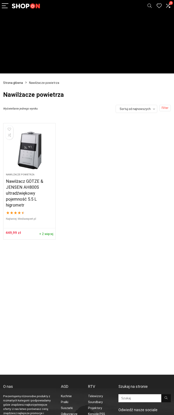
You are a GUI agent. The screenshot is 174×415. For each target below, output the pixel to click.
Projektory (95, 408)
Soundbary (95, 402)
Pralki (64, 402)
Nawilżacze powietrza (20, 174)
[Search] (150, 6)
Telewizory (95, 396)
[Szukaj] (166, 398)
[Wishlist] (159, 6)
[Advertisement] (87, 43)
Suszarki (67, 408)
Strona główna (13, 82)
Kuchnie (66, 396)
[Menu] (5, 6)
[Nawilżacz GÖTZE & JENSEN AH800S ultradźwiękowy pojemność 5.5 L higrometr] (29, 150)
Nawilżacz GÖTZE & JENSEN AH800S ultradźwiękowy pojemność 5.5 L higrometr (24, 193)
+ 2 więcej (46, 234)
